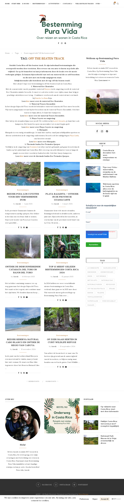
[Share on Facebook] (18, 227)
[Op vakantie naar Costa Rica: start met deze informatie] (91, 410)
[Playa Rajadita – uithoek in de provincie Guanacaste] (62, 174)
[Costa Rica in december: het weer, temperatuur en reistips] (93, 154)
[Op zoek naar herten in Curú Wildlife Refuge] (62, 319)
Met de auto (92, 280)
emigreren (91, 272)
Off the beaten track (96, 289)
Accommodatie (93, 268)
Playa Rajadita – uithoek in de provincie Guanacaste (62, 196)
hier (28, 101)
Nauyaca (47, 89)
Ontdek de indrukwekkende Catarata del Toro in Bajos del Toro (23, 269)
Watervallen (92, 301)
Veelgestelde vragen (84, 3)
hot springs (101, 276)
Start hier (16, 3)
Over (98, 3)
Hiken (89, 276)
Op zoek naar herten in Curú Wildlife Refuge (62, 341)
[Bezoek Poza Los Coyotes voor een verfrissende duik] (23, 174)
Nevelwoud (110, 284)
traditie (100, 293)
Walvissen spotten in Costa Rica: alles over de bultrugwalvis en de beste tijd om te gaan (111, 190)
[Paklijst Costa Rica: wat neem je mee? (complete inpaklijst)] (91, 425)
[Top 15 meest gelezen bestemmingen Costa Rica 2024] (62, 246)
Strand (112, 289)
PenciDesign (83, 494)
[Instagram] (61, 43)
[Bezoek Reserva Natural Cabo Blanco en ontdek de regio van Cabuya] (23, 319)
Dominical (34, 147)
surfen (90, 293)
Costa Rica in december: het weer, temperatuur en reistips (110, 155)
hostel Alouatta (59, 121)
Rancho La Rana (41, 98)
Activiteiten (53, 3)
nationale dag (107, 280)
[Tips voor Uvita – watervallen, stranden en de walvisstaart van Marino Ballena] (93, 171)
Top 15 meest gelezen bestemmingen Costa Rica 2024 (62, 269)
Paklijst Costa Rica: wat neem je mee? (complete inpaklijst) (110, 423)
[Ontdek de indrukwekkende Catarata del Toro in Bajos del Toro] (23, 246)
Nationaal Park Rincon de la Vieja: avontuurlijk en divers (109, 439)
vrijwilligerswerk (94, 297)
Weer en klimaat (109, 301)
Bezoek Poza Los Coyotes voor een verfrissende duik (23, 196)
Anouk (18, 204)
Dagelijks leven (109, 268)
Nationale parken (94, 284)
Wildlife (90, 305)
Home (7, 3)
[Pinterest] (65, 43)
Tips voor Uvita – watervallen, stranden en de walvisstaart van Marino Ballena (110, 172)
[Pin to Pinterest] (24, 227)
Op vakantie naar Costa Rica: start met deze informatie (110, 409)
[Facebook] (58, 43)
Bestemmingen (39, 3)
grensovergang (106, 272)
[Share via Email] (27, 227)
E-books (25, 3)
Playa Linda (74, 135)
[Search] (117, 3)
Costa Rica (67, 3)
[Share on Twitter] (21, 227)
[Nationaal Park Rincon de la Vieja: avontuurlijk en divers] (91, 440)
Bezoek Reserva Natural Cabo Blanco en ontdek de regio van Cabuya (23, 342)
